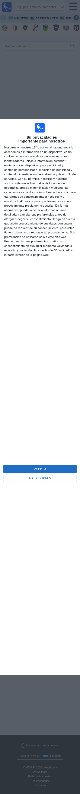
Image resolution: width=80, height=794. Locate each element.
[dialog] (40, 397)
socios (44, 147)
